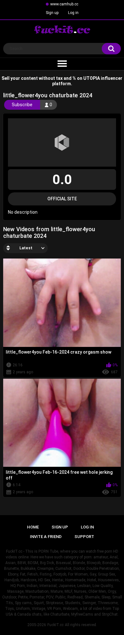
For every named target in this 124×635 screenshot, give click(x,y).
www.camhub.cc (64, 4)
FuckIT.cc (55, 625)
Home (33, 527)
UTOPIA (91, 78)
